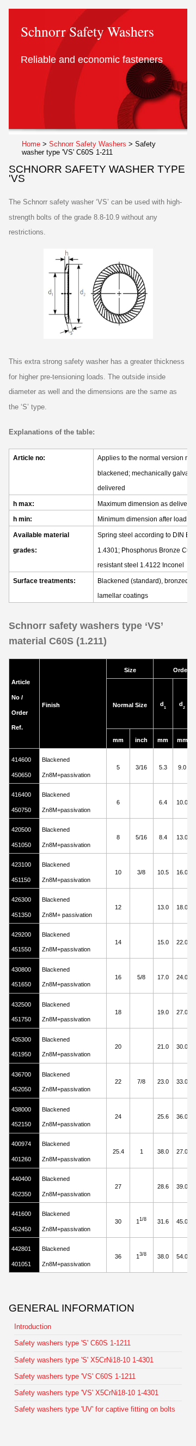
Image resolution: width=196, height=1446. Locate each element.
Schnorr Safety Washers (87, 144)
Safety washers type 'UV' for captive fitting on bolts (94, 1409)
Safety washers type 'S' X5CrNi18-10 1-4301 (84, 1360)
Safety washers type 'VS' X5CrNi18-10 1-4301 (86, 1393)
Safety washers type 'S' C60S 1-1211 (72, 1343)
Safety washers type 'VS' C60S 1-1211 (75, 1376)
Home (31, 144)
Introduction (32, 1326)
